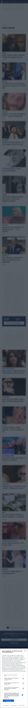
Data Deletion (6, 705)
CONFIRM (8, 700)
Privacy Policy (22, 705)
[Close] (25, 651)
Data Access (14, 705)
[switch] (23, 678)
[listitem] (14, 675)
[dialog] (14, 678)
